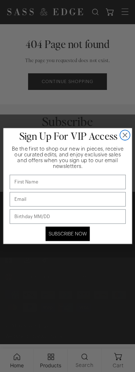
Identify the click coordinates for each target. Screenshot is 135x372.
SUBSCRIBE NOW (67, 234)
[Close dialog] (125, 135)
